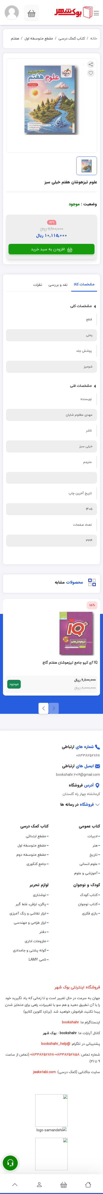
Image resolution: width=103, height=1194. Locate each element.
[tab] (84, 285)
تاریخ (94, 854)
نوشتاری (39, 895)
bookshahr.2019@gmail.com (78, 775)
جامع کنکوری (36, 864)
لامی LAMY (37, 959)
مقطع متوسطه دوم (31, 854)
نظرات (37, 285)
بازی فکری (90, 913)
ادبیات (93, 836)
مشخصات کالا (84, 284)
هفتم (15, 38)
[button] (11, 12)
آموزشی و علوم (86, 873)
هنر (95, 845)
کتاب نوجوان (88, 904)
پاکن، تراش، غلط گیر (31, 904)
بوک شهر (49, 1033)
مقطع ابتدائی (36, 836)
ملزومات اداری (35, 941)
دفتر (42, 932)
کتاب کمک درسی (71, 38)
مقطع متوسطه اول (38, 38)
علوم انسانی (89, 864)
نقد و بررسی (58, 285)
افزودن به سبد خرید (48, 249)
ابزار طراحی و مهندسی (30, 922)
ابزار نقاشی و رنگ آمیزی (28, 913)
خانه (93, 38)
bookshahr (68, 1033)
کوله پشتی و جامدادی (29, 950)
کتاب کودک (89, 895)
